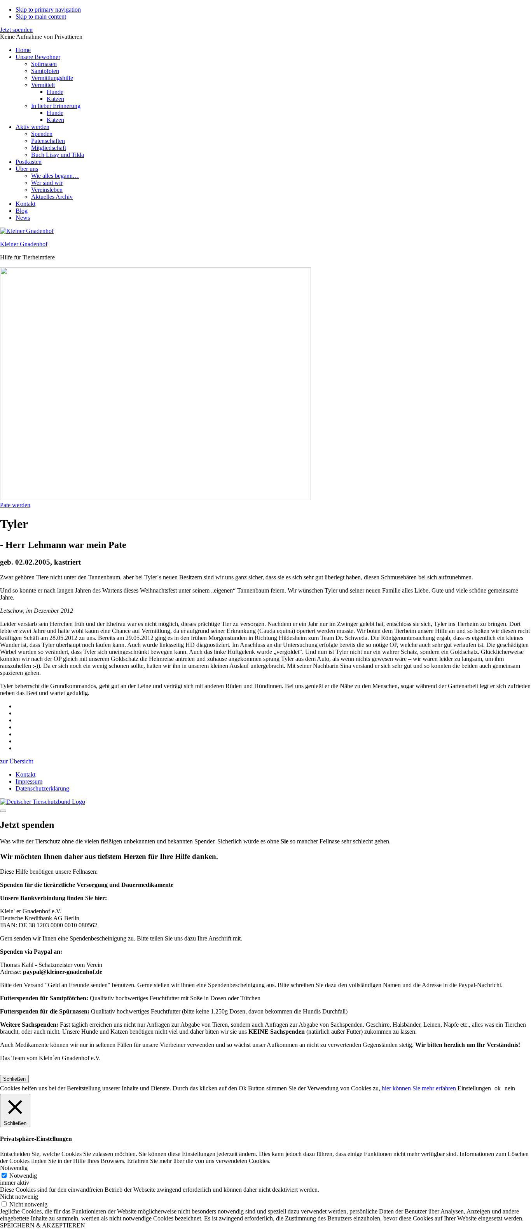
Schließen (14, 1079)
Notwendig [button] (14, 1168)
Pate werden (15, 505)
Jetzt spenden (16, 29)
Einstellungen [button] (474, 1088)
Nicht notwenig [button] (19, 1196)
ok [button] (497, 1088)
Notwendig (23, 1175)
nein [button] (510, 1088)
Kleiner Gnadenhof (23, 244)
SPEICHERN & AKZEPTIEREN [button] (42, 1225)
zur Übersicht (16, 761)
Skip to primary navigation (48, 9)
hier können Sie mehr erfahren (419, 1088)
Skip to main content (41, 16)
